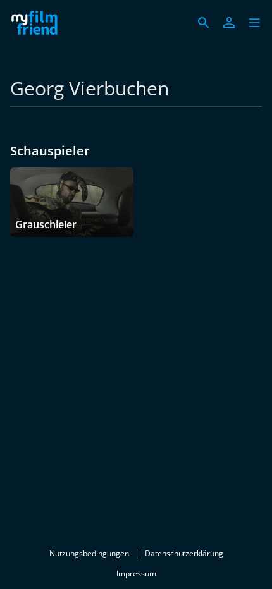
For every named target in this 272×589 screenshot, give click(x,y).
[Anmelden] (229, 22)
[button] (254, 22)
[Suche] (203, 22)
